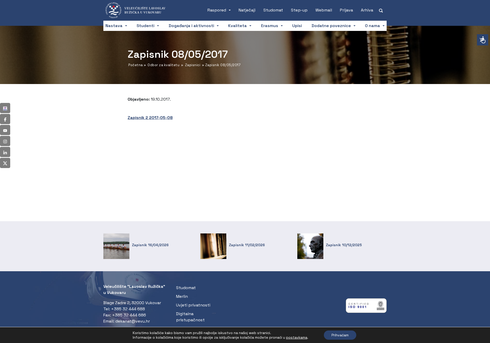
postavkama (296, 337)
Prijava (346, 10)
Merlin (182, 296)
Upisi (297, 25)
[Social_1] (5, 108)
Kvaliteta (237, 25)
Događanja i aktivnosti (191, 25)
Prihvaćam (340, 335)
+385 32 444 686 (129, 315)
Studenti (145, 25)
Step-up (299, 10)
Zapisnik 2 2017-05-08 (150, 117)
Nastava (113, 25)
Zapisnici (193, 65)
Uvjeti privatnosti (193, 305)
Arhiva (367, 10)
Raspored (216, 10)
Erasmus (269, 25)
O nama (372, 25)
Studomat (273, 10)
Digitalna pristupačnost (190, 317)
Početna (135, 65)
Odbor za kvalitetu (163, 65)
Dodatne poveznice (331, 25)
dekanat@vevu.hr (132, 321)
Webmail (323, 10)
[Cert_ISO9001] (366, 307)
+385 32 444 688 (128, 309)
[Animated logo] (137, 10)
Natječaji (247, 10)
